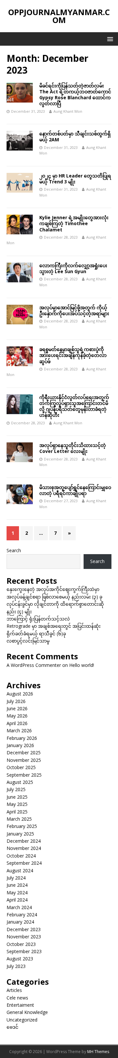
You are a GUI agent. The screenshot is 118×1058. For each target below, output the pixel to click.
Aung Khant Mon (67, 111)
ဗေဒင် (12, 1027)
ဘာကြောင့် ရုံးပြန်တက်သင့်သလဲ (38, 619)
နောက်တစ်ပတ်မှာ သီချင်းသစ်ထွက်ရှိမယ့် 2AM (75, 136)
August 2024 (20, 870)
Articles (14, 990)
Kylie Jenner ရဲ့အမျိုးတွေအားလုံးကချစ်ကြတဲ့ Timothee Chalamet (73, 223)
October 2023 (21, 944)
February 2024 (22, 914)
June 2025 (17, 797)
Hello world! (81, 665)
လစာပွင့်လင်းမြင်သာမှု (28, 641)
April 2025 (17, 812)
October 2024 (21, 856)
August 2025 (20, 782)
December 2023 (24, 929)
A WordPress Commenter (34, 665)
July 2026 (16, 701)
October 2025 (21, 767)
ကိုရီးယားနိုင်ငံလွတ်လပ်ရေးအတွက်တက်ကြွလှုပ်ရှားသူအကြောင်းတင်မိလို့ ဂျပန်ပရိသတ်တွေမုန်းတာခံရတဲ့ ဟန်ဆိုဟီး (74, 406)
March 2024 (19, 907)
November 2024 (24, 848)
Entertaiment (20, 1005)
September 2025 (24, 775)
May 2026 (17, 716)
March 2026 (19, 730)
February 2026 (22, 738)
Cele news (17, 998)
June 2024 (17, 885)
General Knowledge (27, 1012)
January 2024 (20, 922)
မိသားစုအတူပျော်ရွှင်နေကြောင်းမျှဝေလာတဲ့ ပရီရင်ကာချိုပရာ (75, 490)
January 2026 (20, 745)
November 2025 (24, 760)
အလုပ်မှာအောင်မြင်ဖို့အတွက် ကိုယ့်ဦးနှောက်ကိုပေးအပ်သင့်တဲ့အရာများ (74, 310)
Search (14, 550)
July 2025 (16, 789)
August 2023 (20, 958)
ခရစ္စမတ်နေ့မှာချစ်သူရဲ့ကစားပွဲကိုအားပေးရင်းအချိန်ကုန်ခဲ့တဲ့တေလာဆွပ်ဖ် (73, 355)
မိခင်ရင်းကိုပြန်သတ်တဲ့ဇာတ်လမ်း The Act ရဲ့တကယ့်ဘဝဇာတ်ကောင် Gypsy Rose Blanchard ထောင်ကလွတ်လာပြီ (75, 94)
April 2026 (17, 723)
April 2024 (17, 900)
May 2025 (17, 804)
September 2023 (24, 951)
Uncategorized (22, 1020)
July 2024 (16, 878)
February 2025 (22, 826)
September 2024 (24, 863)
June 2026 (17, 708)
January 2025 (20, 834)
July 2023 (16, 966)
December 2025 (24, 752)
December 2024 (24, 841)
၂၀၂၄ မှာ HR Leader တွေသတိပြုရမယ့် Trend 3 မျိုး (75, 179)
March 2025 (19, 819)
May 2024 (17, 892)
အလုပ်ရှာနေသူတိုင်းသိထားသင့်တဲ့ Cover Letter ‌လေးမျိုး (72, 448)
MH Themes (98, 1051)
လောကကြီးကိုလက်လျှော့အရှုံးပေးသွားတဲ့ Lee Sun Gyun (73, 268)
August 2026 (20, 694)
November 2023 (24, 936)
